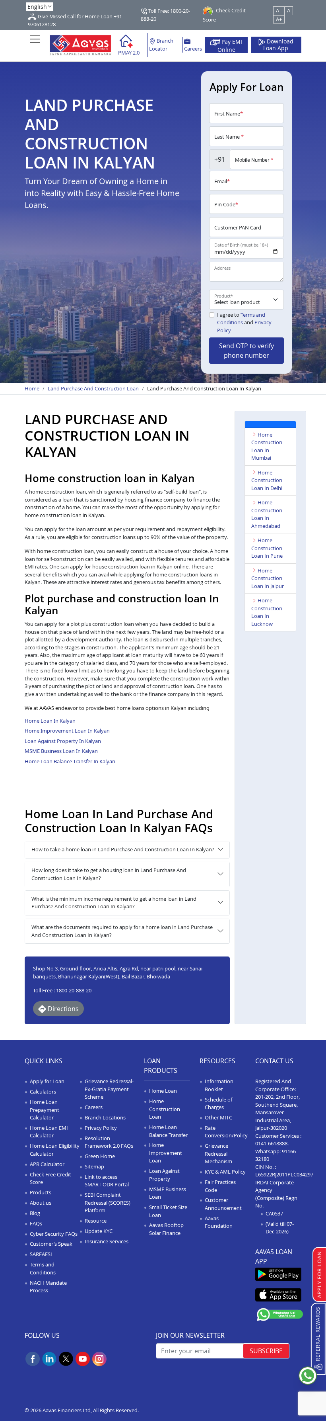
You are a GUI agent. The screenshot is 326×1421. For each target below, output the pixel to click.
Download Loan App (278, 45)
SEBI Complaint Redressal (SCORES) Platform (107, 1202)
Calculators (43, 1091)
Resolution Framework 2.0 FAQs (109, 1142)
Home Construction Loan (164, 1109)
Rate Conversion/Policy (226, 1131)
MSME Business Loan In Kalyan (61, 751)
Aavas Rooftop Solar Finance (166, 1229)
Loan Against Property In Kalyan (63, 741)
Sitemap (94, 1166)
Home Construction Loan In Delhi (266, 480)
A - (279, 10)
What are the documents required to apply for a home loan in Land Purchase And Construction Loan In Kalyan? (122, 931)
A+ (279, 19)
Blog (35, 1213)
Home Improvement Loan (165, 1152)
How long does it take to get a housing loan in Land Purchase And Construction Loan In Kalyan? (108, 874)
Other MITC (218, 1117)
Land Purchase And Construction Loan (93, 388)
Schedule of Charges (218, 1103)
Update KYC (99, 1231)
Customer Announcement (223, 1203)
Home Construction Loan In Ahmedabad (266, 514)
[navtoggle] (35, 39)
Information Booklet (219, 1085)
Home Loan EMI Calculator (49, 1131)
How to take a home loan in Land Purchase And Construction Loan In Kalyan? (122, 849)
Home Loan (163, 1090)
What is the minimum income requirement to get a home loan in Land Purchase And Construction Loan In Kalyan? (113, 902)
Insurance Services (106, 1241)
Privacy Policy (101, 1127)
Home (32, 388)
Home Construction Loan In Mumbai (266, 446)
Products (40, 1192)
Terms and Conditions (241, 318)
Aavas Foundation (219, 1222)
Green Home (100, 1156)
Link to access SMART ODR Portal (107, 1180)
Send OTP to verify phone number (246, 350)
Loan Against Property (164, 1174)
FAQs (36, 1223)
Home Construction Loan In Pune (267, 548)
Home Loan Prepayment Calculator (44, 1109)
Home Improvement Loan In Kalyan (67, 730)
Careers (193, 48)
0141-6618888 (271, 1143)
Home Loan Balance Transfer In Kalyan (70, 761)
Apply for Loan (47, 1081)
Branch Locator (161, 44)
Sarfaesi (41, 1254)
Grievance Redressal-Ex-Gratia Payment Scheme (109, 1089)
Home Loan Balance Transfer (168, 1131)
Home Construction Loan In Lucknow (266, 612)
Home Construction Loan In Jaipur (267, 578)
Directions (62, 1008)
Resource (96, 1220)
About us (40, 1202)
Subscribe (266, 1351)
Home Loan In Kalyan (50, 720)
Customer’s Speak (51, 1243)
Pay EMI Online (230, 45)
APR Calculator (47, 1164)
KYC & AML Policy (225, 1171)
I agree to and (244, 322)
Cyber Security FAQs (54, 1233)
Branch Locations (105, 1117)
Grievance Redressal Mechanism (218, 1153)
